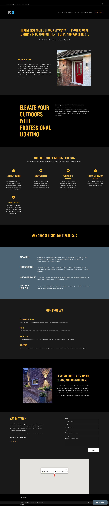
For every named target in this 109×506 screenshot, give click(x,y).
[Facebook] (102, 4)
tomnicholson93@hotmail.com (13, 4)
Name (66, 418)
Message (67, 436)
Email (66, 424)
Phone (66, 430)
